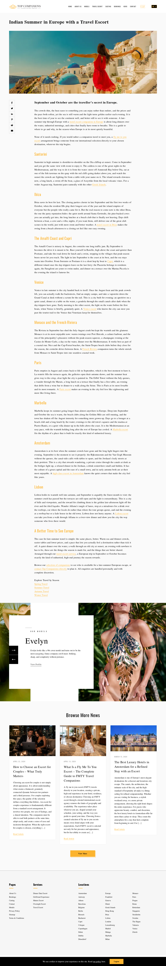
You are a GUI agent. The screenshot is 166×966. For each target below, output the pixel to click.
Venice (134, 928)
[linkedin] (12, 114)
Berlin (80, 911)
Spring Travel (40, 583)
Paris (134, 897)
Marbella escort (120, 429)
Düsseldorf (82, 939)
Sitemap (12, 914)
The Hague (136, 921)
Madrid (108, 928)
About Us (78, 6)
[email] (12, 130)
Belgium (81, 907)
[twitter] (12, 108)
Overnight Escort (39, 904)
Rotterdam (136, 907)
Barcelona (82, 904)
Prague (134, 900)
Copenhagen (82, 928)
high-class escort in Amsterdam (68, 473)
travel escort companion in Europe (86, 121)
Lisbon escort (121, 513)
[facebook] (12, 103)
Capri (110, 261)
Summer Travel (41, 587)
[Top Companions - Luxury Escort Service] (25, 6)
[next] (13, 650)
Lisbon (107, 918)
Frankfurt (108, 897)
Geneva (108, 900)
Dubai (80, 932)
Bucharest (81, 918)
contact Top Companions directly (50, 568)
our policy (97, 961)
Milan (107, 939)
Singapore (136, 911)
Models (86, 6)
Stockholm (136, 914)
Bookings (117, 6)
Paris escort (65, 389)
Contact (133, 6)
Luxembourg (110, 925)
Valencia (135, 925)
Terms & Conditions (16, 918)
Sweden (135, 918)
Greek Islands (99, 184)
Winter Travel (41, 595)
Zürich (134, 932)
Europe (108, 893)
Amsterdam (82, 893)
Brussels (81, 914)
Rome (134, 904)
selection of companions (58, 564)
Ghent (107, 904)
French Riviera (89, 348)
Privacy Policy (14, 911)
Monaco (135, 893)
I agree (116, 961)
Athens (80, 900)
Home (70, 6)
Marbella (108, 935)
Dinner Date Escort (40, 893)
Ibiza (107, 914)
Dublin (80, 935)
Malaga (108, 932)
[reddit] (12, 125)
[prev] (13, 659)
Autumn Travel (41, 591)
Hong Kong (109, 911)
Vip (142, 6)
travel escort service (66, 553)
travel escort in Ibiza (107, 224)
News (125, 6)
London (108, 921)
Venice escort (89, 308)
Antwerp (81, 897)
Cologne (81, 925)
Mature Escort (38, 900)
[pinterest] (12, 119)
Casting (108, 6)
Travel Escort (97, 6)
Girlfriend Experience (41, 897)
